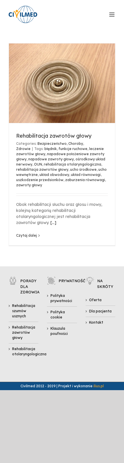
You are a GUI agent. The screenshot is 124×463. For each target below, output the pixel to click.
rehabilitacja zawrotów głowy (42, 169)
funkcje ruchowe (73, 149)
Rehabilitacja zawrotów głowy (53, 135)
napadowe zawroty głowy (51, 159)
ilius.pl (98, 386)
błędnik (50, 149)
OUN (38, 164)
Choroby (75, 143)
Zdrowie (23, 149)
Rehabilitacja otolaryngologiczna (23, 351)
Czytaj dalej (26, 235)
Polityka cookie (57, 314)
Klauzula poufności (59, 331)
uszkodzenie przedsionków (39, 180)
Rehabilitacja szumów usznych (23, 310)
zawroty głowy (29, 185)
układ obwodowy (54, 174)
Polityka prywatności (61, 298)
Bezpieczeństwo (52, 143)
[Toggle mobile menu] (112, 15)
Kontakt (96, 322)
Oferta (95, 300)
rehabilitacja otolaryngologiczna (72, 164)
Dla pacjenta (100, 311)
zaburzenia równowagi (85, 180)
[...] (53, 222)
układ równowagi (86, 174)
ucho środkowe (83, 169)
